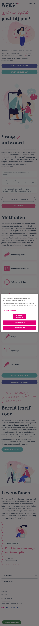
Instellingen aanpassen (19, 316)
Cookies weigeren (19, 322)
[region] (19, 313)
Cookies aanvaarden (19, 327)
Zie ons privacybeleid (10, 310)
